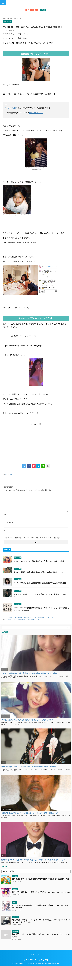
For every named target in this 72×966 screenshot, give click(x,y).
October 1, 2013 (36, 113)
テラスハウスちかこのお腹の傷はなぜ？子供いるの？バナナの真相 (39, 561)
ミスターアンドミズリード (36, 959)
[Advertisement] (18, 445)
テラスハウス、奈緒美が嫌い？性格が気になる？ (23, 620)
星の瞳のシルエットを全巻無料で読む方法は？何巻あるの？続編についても (41, 879)
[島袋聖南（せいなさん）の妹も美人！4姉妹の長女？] (38, 466)
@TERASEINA (11, 108)
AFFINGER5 (56, 963)
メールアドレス (9, 522)
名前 (5, 514)
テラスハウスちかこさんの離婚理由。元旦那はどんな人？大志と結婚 (40, 583)
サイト (6, 530)
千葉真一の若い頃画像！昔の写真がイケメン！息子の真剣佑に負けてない (31, 617)
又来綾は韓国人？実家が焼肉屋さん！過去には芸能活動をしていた (39, 572)
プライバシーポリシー (36, 955)
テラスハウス (8, 474)
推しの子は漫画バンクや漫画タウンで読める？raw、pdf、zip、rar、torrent (41, 892)
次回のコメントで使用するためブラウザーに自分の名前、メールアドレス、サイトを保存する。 (33, 538)
